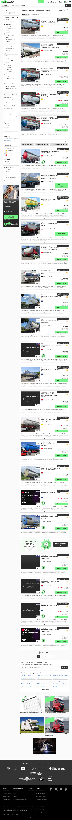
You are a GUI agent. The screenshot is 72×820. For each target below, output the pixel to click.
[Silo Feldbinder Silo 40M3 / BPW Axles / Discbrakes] (30, 301)
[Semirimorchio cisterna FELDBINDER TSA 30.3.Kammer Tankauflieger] (30, 75)
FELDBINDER (9, 24)
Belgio (9, 152)
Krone (8, 32)
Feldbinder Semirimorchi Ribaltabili (45, 678)
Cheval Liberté (10, 35)
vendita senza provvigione (11, 217)
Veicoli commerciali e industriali (10, 13)
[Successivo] (39, 26)
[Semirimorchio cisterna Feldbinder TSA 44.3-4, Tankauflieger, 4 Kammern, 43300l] (30, 50)
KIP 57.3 (9, 69)
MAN (8, 41)
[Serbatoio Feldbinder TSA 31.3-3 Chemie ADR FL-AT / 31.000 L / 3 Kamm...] (30, 473)
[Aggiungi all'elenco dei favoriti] (67, 22)
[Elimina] (63, 5)
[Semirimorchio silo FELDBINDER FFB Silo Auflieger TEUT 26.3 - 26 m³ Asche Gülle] (30, 253)
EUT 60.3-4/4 (10, 60)
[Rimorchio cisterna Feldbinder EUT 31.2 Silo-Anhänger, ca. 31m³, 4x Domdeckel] (30, 204)
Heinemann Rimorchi (42, 686)
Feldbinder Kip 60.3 (26, 686)
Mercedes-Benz (10, 39)
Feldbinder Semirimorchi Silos (44, 681)
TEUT (7, 75)
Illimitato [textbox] (8, 145)
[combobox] (11, 145)
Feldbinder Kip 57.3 (26, 684)
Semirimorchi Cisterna (42, 144)
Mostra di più (45, 689)
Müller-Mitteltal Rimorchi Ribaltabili (61, 675)
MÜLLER (8, 50)
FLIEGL (8, 45)
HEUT (7, 76)
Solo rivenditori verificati (11, 181)
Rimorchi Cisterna (57, 678)
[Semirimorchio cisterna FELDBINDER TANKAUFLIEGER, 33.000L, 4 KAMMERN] (30, 156)
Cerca (68, 5)
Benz (8, 37)
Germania (10, 150)
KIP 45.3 (9, 67)
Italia (7, 140)
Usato (7, 163)
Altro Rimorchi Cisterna (26, 675)
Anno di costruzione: (8, 92)
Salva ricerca (44, 652)
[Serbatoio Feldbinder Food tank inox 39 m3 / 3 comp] (30, 374)
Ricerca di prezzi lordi (10, 86)
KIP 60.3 (9, 65)
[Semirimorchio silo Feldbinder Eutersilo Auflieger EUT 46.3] (30, 277)
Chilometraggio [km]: (8, 97)
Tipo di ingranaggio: (8, 114)
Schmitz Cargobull (11, 28)
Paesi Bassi (10, 148)
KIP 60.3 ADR (10, 73)
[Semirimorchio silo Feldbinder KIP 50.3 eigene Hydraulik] (30, 449)
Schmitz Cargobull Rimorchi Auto (61, 684)
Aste (7, 171)
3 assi (7, 125)
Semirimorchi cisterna (27, 144)
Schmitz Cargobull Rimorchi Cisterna (62, 686)
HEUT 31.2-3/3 (10, 78)
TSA (7, 62)
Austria (9, 155)
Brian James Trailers (11, 43)
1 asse (7, 122)
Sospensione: (6, 127)
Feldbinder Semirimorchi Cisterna (45, 675)
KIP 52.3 (9, 71)
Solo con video (10, 179)
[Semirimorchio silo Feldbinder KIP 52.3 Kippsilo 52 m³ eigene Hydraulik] (30, 424)
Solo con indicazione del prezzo (10, 89)
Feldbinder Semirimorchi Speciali (45, 684)
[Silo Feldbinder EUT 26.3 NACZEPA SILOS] (30, 229)
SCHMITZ (9, 26)
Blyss (8, 30)
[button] (70, 1)
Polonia (9, 154)
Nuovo (7, 161)
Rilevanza (62, 10)
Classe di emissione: (8, 108)
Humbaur (9, 34)
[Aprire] (44, 40)
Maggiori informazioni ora (60, 544)
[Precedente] (22, 26)
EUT (7, 58)
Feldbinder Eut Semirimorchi (28, 681)
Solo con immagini (11, 177)
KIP (7, 64)
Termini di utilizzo (35, 817)
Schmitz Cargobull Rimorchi (60, 681)
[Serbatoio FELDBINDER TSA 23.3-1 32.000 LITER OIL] (30, 522)
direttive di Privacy (27, 817)
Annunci (8, 169)
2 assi (7, 123)
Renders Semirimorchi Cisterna (59, 144)
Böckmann (9, 46)
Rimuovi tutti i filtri (35, 14)
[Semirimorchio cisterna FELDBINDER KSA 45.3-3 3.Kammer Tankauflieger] (30, 99)
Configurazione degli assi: (9, 119)
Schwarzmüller (10, 48)
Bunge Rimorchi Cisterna (27, 678)
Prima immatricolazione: (9, 102)
